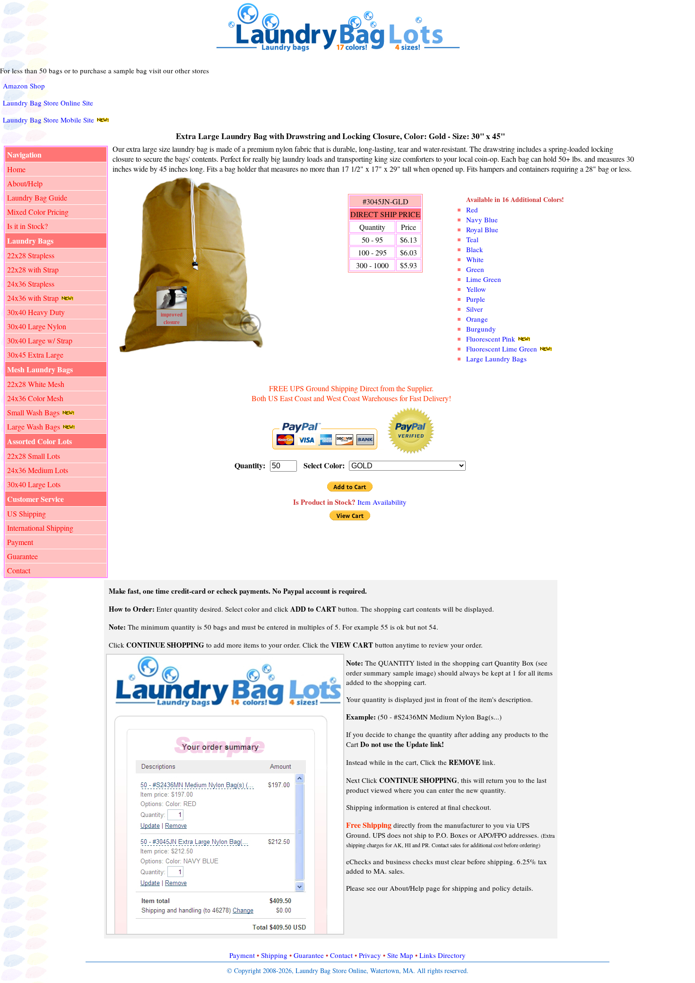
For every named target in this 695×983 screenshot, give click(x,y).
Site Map (400, 955)
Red (472, 209)
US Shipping (26, 513)
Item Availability (382, 502)
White (475, 259)
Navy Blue (482, 219)
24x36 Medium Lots (37, 470)
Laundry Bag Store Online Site (48, 102)
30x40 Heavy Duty (36, 312)
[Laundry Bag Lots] (342, 51)
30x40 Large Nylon (36, 326)
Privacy (370, 955)
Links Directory (442, 955)
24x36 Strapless (30, 284)
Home (16, 169)
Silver (474, 309)
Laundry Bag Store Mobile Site (48, 119)
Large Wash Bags (33, 426)
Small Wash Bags (33, 412)
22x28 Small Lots (33, 456)
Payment (20, 542)
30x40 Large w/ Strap (39, 340)
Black (474, 249)
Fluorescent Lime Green (501, 348)
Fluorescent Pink (490, 338)
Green (475, 269)
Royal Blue (482, 229)
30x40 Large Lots (34, 484)
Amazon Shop (24, 85)
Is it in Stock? (27, 226)
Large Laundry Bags (496, 358)
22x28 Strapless (30, 255)
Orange (477, 319)
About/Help (25, 183)
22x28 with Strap (33, 269)
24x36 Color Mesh (35, 398)
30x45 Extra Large (35, 355)
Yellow (476, 289)
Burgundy (481, 329)
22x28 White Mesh (35, 384)
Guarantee (22, 556)
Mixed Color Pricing (38, 212)
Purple (475, 299)
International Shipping (40, 528)
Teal (472, 239)
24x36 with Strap (33, 298)
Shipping (274, 955)
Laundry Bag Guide (37, 197)
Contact (18, 570)
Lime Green (483, 279)
